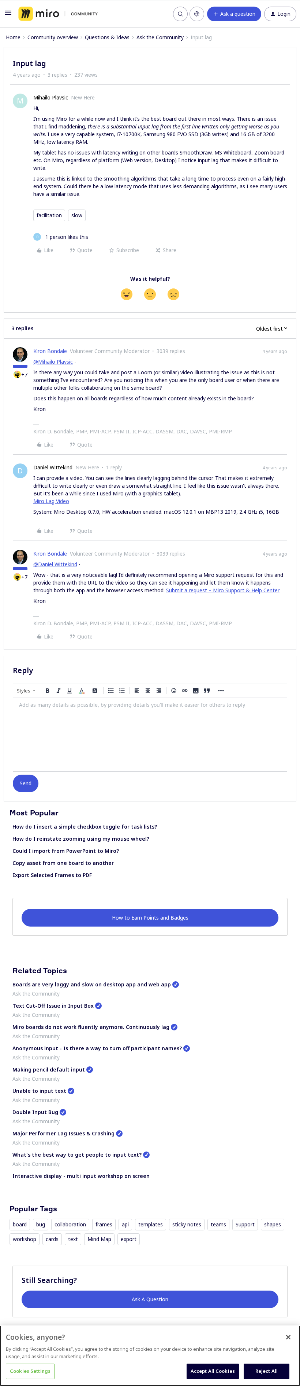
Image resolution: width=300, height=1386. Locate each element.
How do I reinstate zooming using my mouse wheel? (80, 838)
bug (40, 1224)
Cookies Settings (30, 1371)
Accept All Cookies (213, 1371)
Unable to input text (39, 1090)
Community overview (52, 37)
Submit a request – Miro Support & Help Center (223, 590)
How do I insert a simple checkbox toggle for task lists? (84, 826)
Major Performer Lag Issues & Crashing (63, 1133)
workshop (24, 1239)
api (125, 1224)
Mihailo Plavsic (50, 97)
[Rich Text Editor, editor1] (150, 734)
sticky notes (186, 1224)
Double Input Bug (35, 1112)
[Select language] (197, 14)
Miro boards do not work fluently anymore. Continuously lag (90, 1026)
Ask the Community (160, 37)
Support (245, 1224)
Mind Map (99, 1239)
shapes (272, 1224)
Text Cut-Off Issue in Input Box (53, 1005)
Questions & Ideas (107, 37)
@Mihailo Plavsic (53, 361)
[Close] (288, 1337)
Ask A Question (150, 1299)
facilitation (49, 215)
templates (150, 1224)
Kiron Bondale (50, 351)
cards (52, 1239)
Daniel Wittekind (52, 467)
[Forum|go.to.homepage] (58, 14)
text (73, 1239)
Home (13, 37)
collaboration (70, 1224)
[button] (8, 15)
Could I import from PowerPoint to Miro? (65, 850)
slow (76, 215)
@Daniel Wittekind (55, 564)
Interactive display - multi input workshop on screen (81, 1175)
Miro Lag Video (51, 501)
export (128, 1239)
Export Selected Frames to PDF (52, 875)
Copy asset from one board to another (63, 862)
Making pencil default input (48, 1069)
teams (218, 1224)
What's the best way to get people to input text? (77, 1154)
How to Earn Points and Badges (150, 917)
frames (103, 1224)
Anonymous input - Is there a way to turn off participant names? (97, 1048)
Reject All (266, 1371)
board (20, 1224)
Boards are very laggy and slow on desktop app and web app (91, 984)
